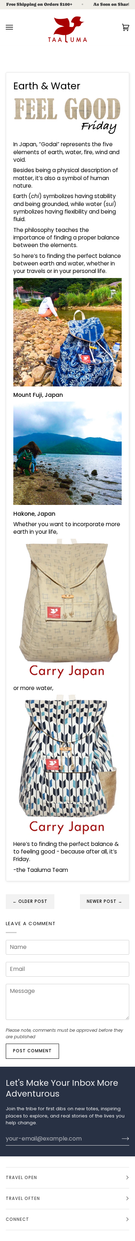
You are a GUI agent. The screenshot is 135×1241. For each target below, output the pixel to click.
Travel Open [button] (21, 1177)
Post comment (32, 1051)
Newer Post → (104, 901)
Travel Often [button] (23, 1198)
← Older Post (30, 901)
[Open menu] (16, 27)
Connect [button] (17, 1219)
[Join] (119, 1138)
